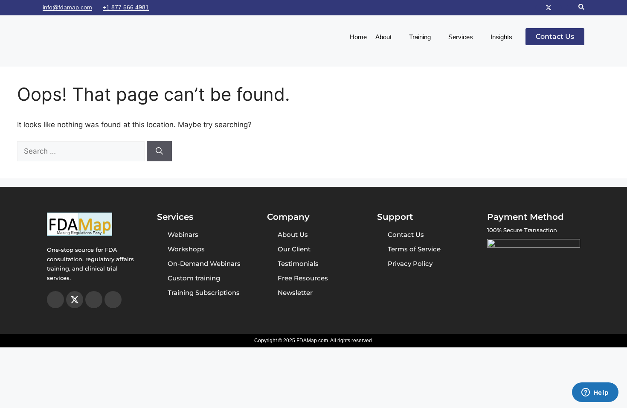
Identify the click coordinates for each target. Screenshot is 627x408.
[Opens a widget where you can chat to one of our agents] (595, 393)
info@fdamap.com (67, 7)
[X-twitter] (549, 8)
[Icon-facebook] (559, 8)
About (383, 37)
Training (420, 37)
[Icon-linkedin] (569, 8)
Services (460, 37)
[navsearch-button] (581, 7)
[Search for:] (82, 151)
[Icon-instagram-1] (538, 8)
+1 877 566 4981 (126, 7)
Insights (501, 37)
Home (358, 37)
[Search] (159, 151)
